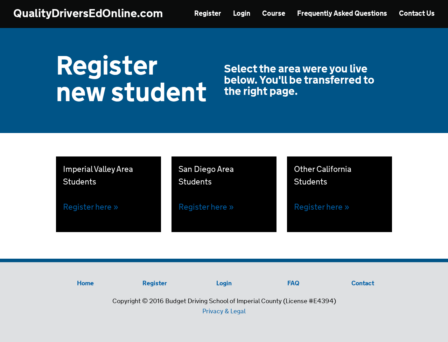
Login (241, 14)
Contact (362, 283)
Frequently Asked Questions (342, 14)
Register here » (206, 207)
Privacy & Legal (224, 311)
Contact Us (417, 14)
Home (85, 283)
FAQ (293, 283)
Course (273, 14)
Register (207, 14)
